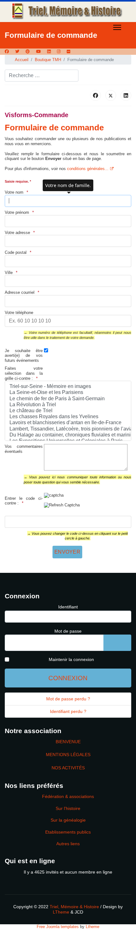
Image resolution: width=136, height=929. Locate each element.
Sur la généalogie (68, 820)
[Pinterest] (28, 51)
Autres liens (68, 843)
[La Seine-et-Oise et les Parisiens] (68, 393)
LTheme (61, 912)
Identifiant (68, 606)
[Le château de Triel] (68, 411)
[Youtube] (38, 51)
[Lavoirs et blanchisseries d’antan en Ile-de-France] (68, 423)
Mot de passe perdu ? (68, 698)
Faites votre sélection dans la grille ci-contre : (24, 373)
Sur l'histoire (68, 808)
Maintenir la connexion (71, 659)
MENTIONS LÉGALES (68, 754)
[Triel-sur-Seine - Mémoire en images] (68, 387)
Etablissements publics (68, 832)
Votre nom (14, 192)
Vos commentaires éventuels (24, 449)
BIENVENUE (68, 741)
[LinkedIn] (126, 95)
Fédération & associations (68, 796)
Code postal (16, 252)
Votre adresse (17, 232)
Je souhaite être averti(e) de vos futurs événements (24, 355)
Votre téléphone (19, 312)
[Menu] (117, 27)
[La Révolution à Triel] (68, 405)
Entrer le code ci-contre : (24, 501)
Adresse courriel (19, 292)
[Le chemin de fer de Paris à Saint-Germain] (68, 399)
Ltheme (92, 926)
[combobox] (41, 76)
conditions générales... (87, 168)
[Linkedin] (49, 51)
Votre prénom (17, 212)
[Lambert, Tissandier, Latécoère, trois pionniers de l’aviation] (68, 429)
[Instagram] (58, 51)
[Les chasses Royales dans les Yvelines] (68, 417)
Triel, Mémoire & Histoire (74, 906)
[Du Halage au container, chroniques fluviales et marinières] (68, 435)
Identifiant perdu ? (68, 711)
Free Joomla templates (58, 926)
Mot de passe (68, 631)
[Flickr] (68, 51)
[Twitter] (17, 51)
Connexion (68, 678)
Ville (9, 272)
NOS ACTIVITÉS (68, 767)
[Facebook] (7, 51)
